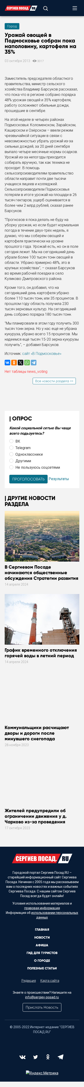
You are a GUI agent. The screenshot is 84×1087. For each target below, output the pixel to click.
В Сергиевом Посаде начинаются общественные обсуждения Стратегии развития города (41, 575)
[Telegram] (33, 362)
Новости (42, 938)
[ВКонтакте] (7, 362)
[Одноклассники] (14, 362)
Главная (42, 930)
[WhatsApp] (27, 362)
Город (12, 26)
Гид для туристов (42, 953)
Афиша (42, 945)
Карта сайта (49, 980)
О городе (42, 961)
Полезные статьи (42, 968)
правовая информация (42, 908)
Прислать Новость (42, 1007)
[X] (20, 362)
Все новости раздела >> (54, 381)
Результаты (59, 479)
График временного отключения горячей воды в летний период (41, 652)
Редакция (28, 980)
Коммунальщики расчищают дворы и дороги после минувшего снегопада (37, 733)
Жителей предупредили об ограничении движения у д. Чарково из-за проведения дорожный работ (36, 819)
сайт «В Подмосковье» (41, 353)
